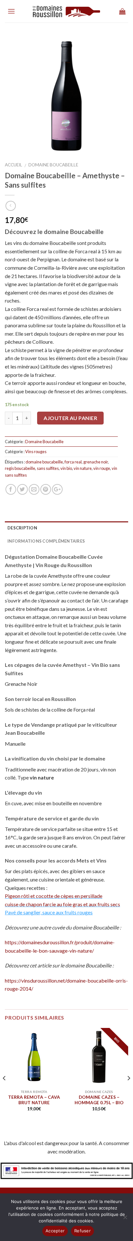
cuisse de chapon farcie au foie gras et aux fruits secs (62, 904)
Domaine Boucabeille (53, 164)
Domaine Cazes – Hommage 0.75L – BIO (99, 1100)
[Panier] (122, 11)
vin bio (66, 468)
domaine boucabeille (44, 461)
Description (22, 527)
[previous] (4, 1078)
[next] (128, 1078)
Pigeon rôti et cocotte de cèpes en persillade (53, 896)
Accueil (13, 164)
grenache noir (95, 461)
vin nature (83, 468)
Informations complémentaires (46, 541)
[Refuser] (125, 1219)
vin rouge (101, 468)
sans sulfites (48, 468)
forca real (73, 461)
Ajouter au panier (70, 418)
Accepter (55, 1230)
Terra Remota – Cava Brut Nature (34, 1100)
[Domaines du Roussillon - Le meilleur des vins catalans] (66, 11)
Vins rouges (35, 451)
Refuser (82, 1230)
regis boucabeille (20, 468)
